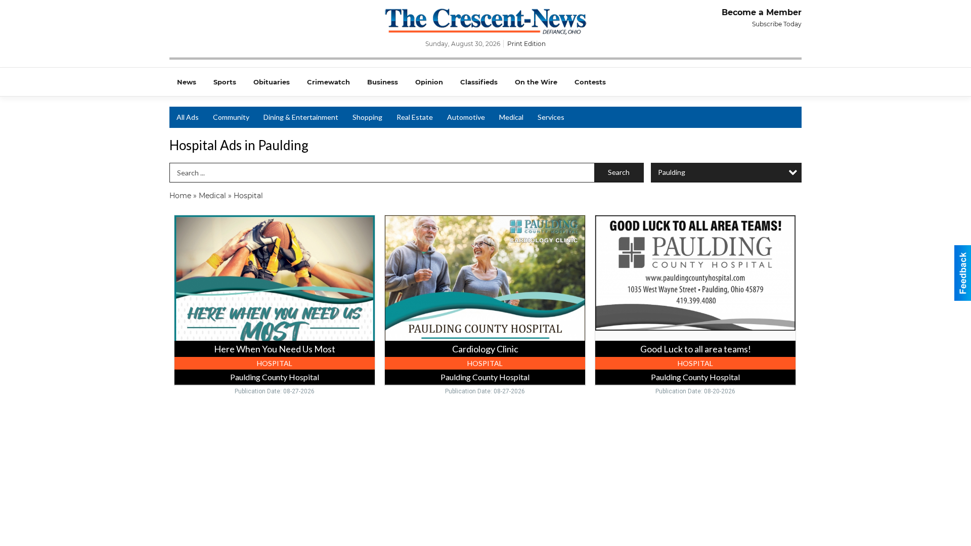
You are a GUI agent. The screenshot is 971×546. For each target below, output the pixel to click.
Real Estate (414, 117)
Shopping (367, 117)
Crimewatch (328, 82)
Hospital (248, 195)
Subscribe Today (777, 24)
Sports (224, 82)
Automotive (466, 117)
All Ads (187, 117)
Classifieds (479, 82)
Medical (511, 117)
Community (231, 117)
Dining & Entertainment (300, 117)
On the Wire (536, 82)
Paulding (671, 172)
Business (382, 82)
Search (619, 172)
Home (180, 195)
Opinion (429, 82)
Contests (590, 82)
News (186, 82)
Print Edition (526, 44)
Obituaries (271, 82)
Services (551, 117)
